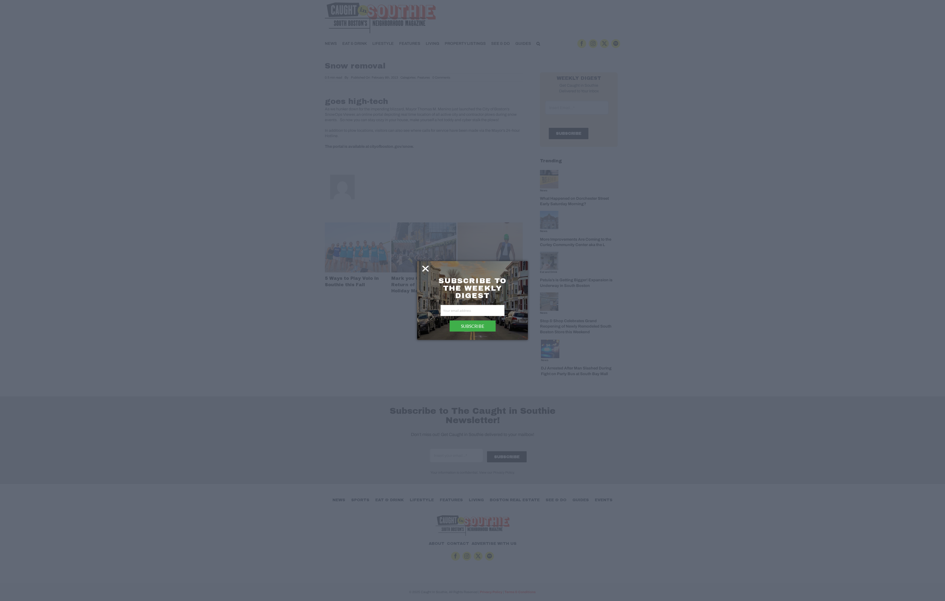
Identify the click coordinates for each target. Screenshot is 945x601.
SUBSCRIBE (472, 326)
